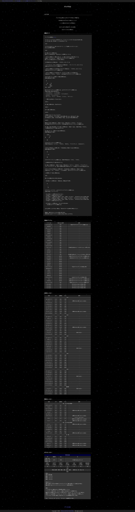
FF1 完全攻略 (17, 1)
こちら (54, 37)
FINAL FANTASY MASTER (7, 1)
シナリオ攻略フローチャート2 (29, 1)
